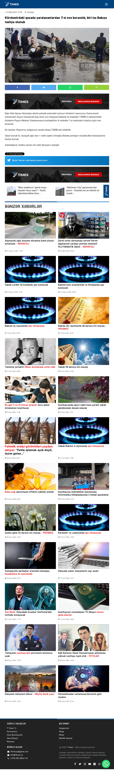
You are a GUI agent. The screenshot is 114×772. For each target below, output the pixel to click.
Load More (57, 712)
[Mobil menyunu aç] (106, 4)
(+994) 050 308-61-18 (18, 758)
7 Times (69, 747)
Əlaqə (61, 732)
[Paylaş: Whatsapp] (70, 87)
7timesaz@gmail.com (19, 752)
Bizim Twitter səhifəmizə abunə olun (29, 160)
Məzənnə (10, 742)
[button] (96, 87)
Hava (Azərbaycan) (14, 735)
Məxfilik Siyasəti (65, 738)
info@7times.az (16, 755)
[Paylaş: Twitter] (43, 87)
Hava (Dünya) (12, 738)
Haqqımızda (64, 728)
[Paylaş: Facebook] (17, 87)
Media (61, 735)
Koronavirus (12, 732)
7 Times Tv (11, 728)
